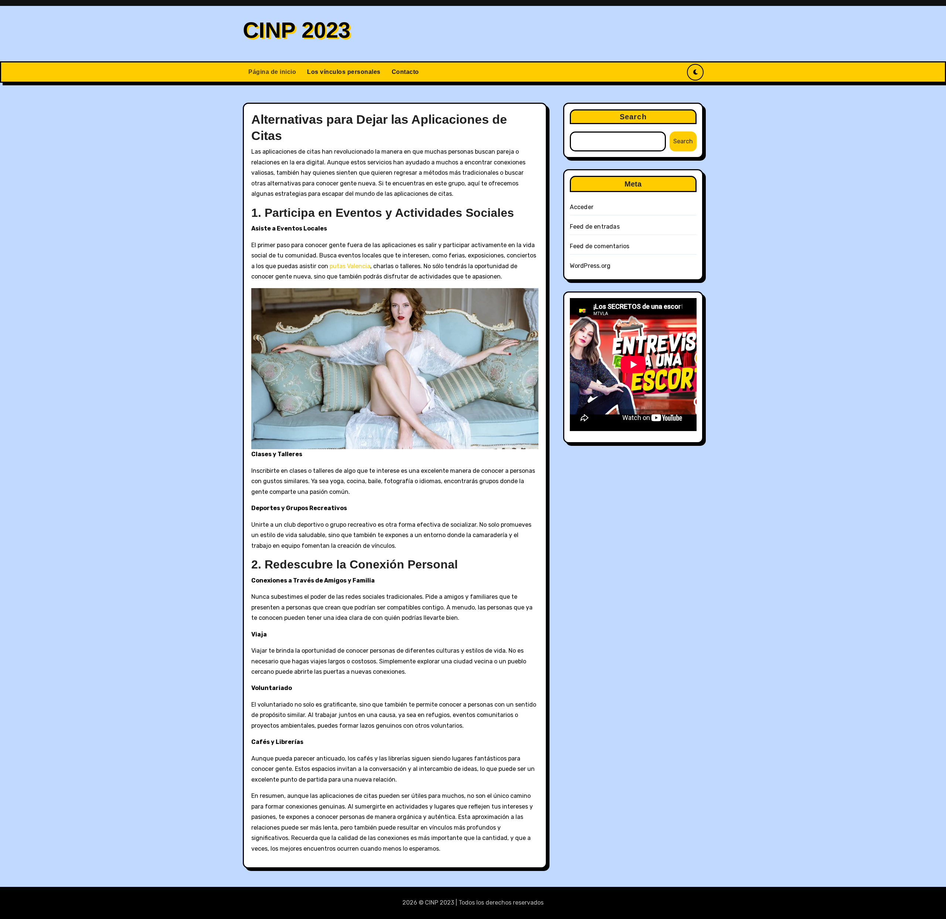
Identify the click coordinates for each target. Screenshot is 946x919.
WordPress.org (590, 265)
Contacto (405, 72)
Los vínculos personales (344, 72)
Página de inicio (272, 72)
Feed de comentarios (600, 246)
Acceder (581, 207)
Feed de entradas (595, 226)
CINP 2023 (296, 30)
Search (633, 117)
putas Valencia (350, 266)
